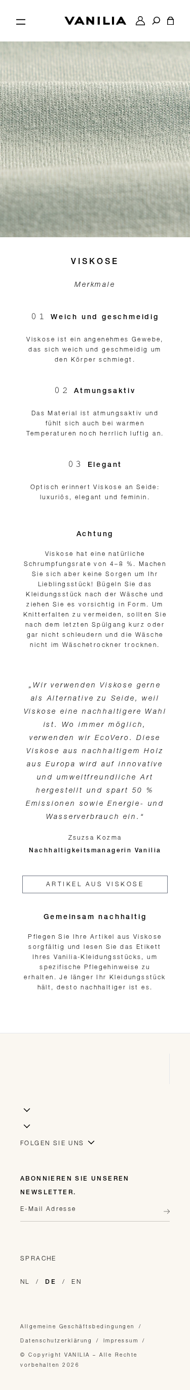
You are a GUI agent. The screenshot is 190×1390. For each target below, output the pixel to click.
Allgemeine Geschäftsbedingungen (77, 1326)
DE (50, 1282)
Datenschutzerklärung (56, 1340)
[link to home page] (95, 21)
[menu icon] (20, 20)
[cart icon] (170, 21)
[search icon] (156, 21)
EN (76, 1281)
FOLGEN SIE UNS (52, 1143)
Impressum (121, 1340)
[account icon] (140, 20)
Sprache (38, 1258)
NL (25, 1281)
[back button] (164, 1211)
